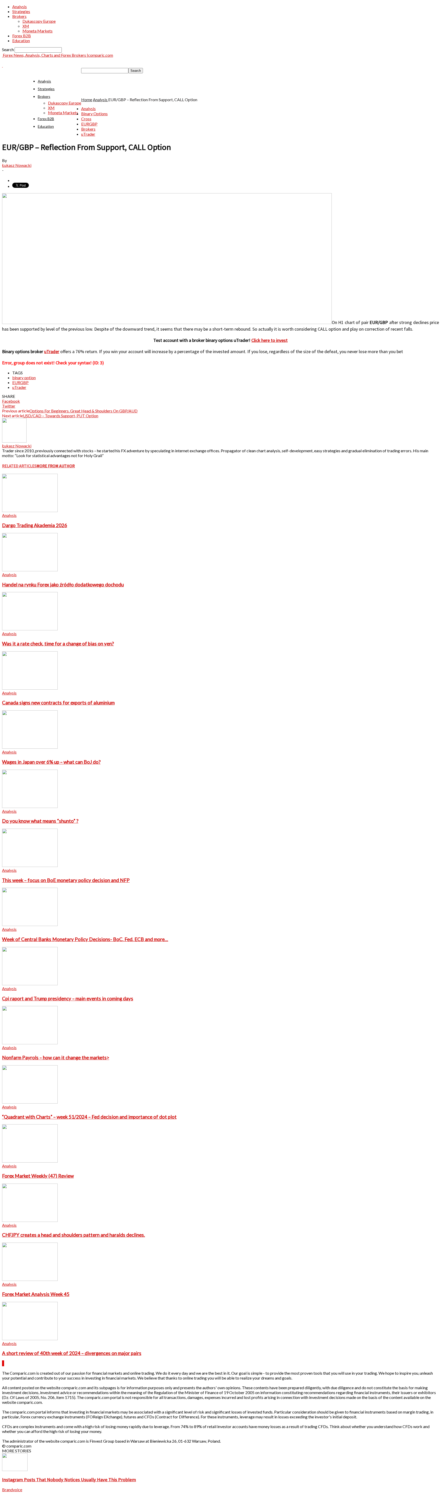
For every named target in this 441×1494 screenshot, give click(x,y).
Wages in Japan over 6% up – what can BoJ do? (51, 762)
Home (86, 99)
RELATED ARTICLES (19, 465)
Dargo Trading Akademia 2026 (34, 525)
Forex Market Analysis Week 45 (35, 1294)
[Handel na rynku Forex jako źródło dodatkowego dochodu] (30, 569)
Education (21, 40)
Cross (86, 118)
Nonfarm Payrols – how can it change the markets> (55, 1057)
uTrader (88, 134)
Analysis (19, 6)
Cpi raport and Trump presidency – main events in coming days (67, 998)
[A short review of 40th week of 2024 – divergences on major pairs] (30, 1338)
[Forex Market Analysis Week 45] (30, 1279)
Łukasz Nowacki (16, 165)
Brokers (19, 16)
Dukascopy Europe (39, 21)
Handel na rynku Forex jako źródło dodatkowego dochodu (63, 584)
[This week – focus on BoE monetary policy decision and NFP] (30, 865)
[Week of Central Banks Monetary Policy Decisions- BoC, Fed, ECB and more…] (30, 924)
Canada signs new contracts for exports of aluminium (58, 702)
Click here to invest (269, 340)
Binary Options (94, 113)
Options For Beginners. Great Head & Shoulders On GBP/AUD (83, 410)
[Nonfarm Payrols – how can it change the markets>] (30, 1042)
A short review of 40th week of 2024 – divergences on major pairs (71, 1353)
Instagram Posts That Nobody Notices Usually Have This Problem (69, 1480)
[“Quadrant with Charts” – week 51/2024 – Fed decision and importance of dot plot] (30, 1101)
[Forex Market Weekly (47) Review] (30, 1161)
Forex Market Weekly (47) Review (38, 1176)
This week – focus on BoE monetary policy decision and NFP (66, 880)
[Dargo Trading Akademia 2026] (30, 510)
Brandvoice (12, 1489)
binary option (24, 377)
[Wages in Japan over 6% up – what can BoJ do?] (30, 747)
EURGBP (89, 123)
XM (25, 26)
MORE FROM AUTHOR (55, 465)
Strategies (21, 11)
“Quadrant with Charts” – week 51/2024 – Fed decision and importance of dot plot (89, 1117)
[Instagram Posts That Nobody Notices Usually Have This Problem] (15, 1469)
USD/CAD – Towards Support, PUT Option (60, 415)
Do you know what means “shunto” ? (40, 821)
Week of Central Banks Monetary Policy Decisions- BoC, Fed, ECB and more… (85, 939)
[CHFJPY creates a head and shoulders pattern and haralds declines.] (30, 1220)
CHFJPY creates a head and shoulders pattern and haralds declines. (73, 1235)
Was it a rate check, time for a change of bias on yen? (58, 643)
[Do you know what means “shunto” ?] (30, 806)
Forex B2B (21, 35)
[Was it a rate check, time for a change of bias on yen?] (30, 628)
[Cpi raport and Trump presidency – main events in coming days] (30, 983)
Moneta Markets (37, 30)
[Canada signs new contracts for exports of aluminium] (30, 688)
